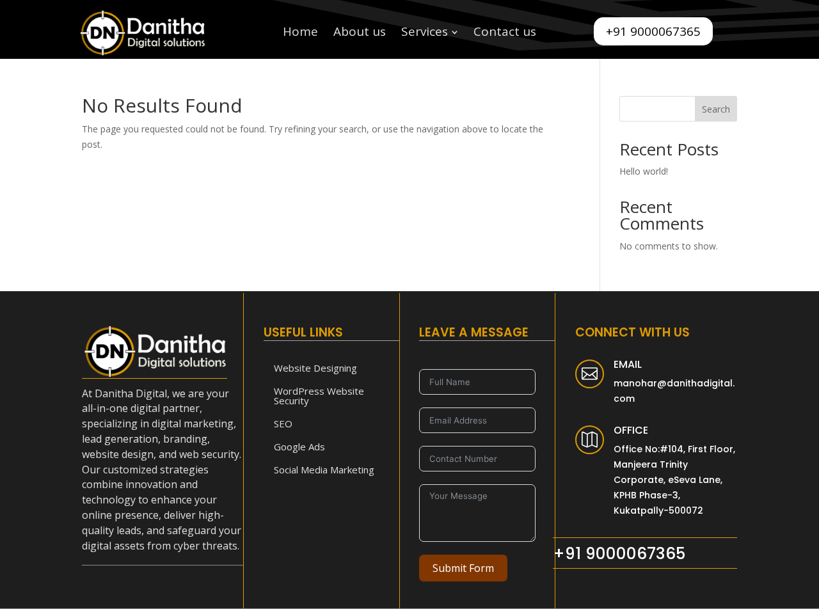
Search (716, 109)
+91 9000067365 (653, 31)
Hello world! (643, 171)
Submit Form (463, 568)
